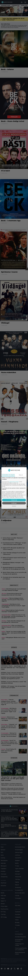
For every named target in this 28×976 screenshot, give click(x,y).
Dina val (21, 475)
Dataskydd (14, 506)
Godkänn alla (14, 500)
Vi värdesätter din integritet (8, 474)
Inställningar (14, 503)
